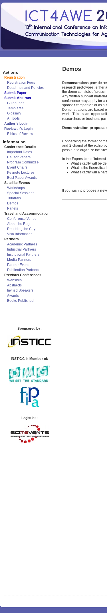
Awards (13, 296)
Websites (14, 280)
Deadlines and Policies (25, 88)
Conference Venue (22, 219)
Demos (13, 203)
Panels (12, 208)
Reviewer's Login (18, 129)
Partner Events (18, 265)
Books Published (20, 301)
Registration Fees (21, 83)
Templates (15, 108)
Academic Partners (22, 244)
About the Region (21, 224)
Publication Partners (23, 270)
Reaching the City (21, 229)
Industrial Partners (21, 249)
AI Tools (13, 118)
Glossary (14, 113)
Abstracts (14, 285)
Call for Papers (19, 157)
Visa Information (20, 234)
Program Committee (23, 162)
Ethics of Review (20, 134)
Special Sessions (21, 193)
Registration (14, 77)
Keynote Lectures (21, 173)
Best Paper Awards (22, 178)
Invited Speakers (20, 290)
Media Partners (19, 260)
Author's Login (16, 124)
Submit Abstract (17, 98)
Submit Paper (15, 93)
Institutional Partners (23, 255)
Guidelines (15, 103)
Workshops (16, 188)
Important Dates (19, 152)
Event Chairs (17, 167)
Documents (9, 65)
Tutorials (14, 198)
